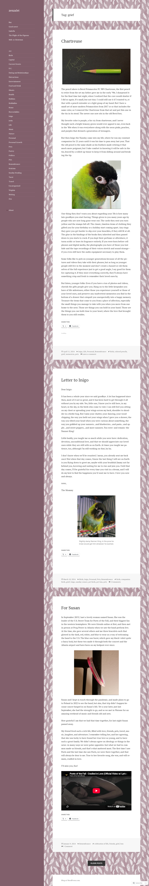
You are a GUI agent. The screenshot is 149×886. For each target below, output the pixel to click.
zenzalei (14, 10)
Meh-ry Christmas (16, 39)
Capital (11, 59)
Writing (12, 194)
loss (121, 844)
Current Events (15, 64)
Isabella (12, 31)
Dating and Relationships (19, 73)
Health (11, 94)
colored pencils (121, 351)
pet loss (99, 582)
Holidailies (13, 103)
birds (112, 351)
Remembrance (14, 164)
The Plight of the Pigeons (19, 35)
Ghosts (11, 90)
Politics (12, 155)
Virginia (12, 190)
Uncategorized (14, 186)
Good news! (13, 26)
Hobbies (12, 99)
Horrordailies (14, 112)
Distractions (13, 77)
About (11, 210)
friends (112, 844)
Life (10, 125)
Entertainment (15, 81)
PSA (10, 160)
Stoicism (12, 168)
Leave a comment (89, 354)
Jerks (11, 120)
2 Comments (116, 582)
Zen (10, 199)
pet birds (91, 582)
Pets (10, 146)
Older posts (96, 863)
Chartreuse (71, 41)
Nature (11, 133)
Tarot (11, 177)
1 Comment (68, 846)
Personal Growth (15, 142)
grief (63, 354)
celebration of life (101, 844)
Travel (11, 181)
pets (77, 354)
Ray (10, 22)
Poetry (11, 151)
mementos (70, 354)
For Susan (70, 607)
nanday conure (81, 582)
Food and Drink (15, 86)
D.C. (10, 68)
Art (10, 51)
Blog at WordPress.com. (70, 880)
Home (11, 107)
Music (11, 129)
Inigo (11, 116)
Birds (11, 55)
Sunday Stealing (15, 173)
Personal (12, 138)
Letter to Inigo (75, 380)
